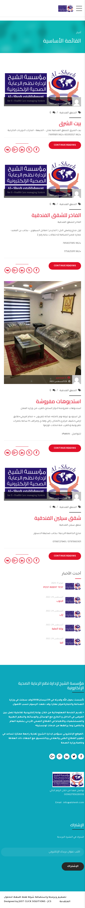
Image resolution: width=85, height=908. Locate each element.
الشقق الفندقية (68, 113)
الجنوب (59, 601)
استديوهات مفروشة (58, 401)
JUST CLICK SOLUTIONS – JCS (35, 901)
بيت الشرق (70, 123)
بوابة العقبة (57, 628)
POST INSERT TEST (53, 587)
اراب (61, 614)
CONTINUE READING (65, 145)
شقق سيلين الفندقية (57, 518)
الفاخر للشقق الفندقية (56, 215)
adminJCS (61, 100)
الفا (61, 642)
